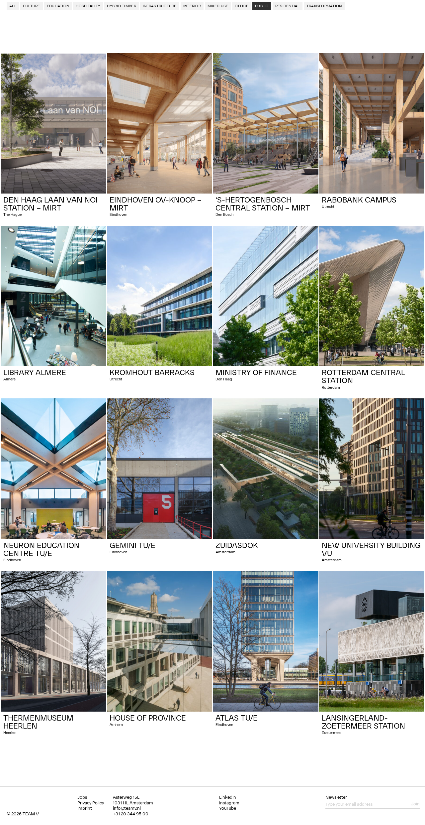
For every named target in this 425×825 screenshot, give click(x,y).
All (12, 6)
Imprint (84, 808)
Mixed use (218, 6)
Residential (287, 6)
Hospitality (88, 6)
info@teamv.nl (127, 808)
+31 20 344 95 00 (130, 813)
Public (262, 6)
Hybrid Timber (121, 6)
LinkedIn (227, 797)
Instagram (229, 802)
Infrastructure (160, 6)
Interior (192, 6)
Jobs (82, 797)
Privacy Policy (90, 802)
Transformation (324, 6)
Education (58, 6)
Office (241, 6)
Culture (31, 6)
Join (415, 803)
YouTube (227, 808)
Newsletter (336, 797)
